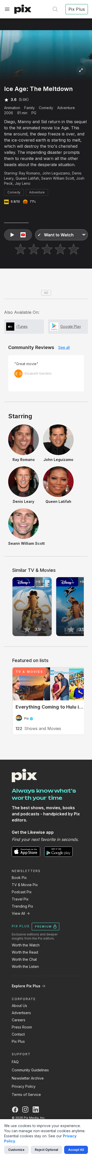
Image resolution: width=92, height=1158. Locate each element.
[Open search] (55, 9)
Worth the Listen (25, 966)
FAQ (15, 1062)
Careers (18, 1020)
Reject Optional (46, 1150)
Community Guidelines (30, 1070)
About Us (19, 1005)
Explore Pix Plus (26, 986)
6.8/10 (15, 201)
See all (64, 347)
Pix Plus (18, 1041)
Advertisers (21, 1013)
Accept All (76, 1150)
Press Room (22, 1027)
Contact (18, 1034)
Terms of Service (26, 1094)
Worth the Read (25, 952)
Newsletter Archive (28, 1078)
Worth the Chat (24, 959)
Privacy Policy (24, 1086)
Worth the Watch (26, 945)
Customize (16, 1150)
